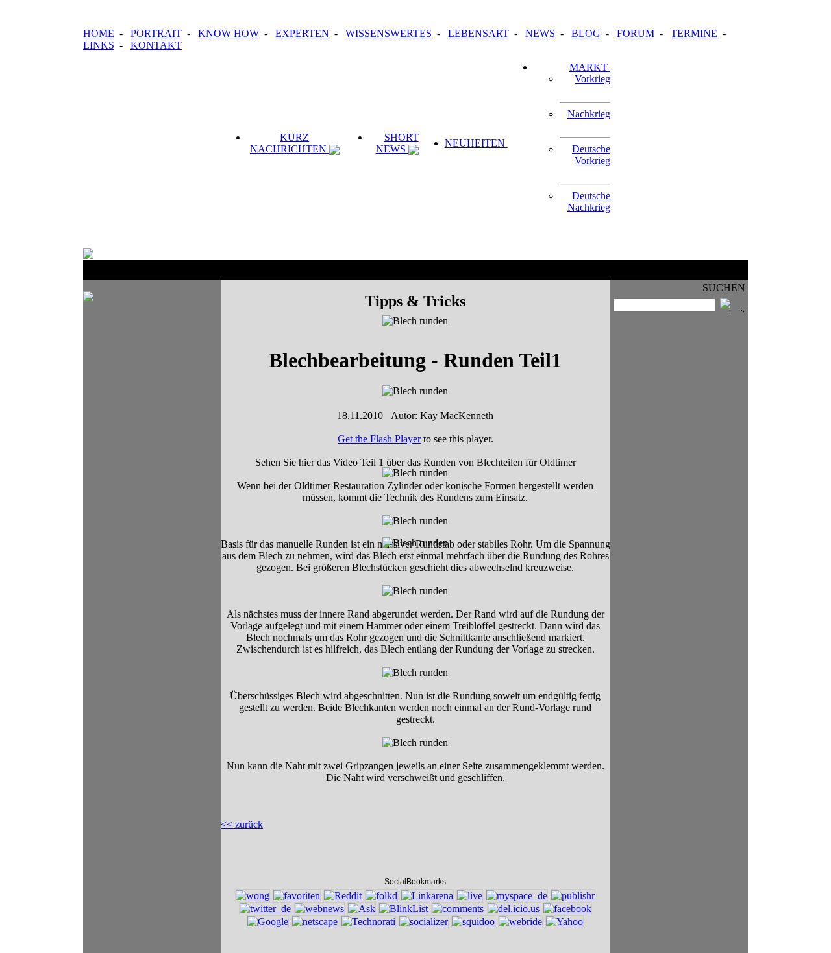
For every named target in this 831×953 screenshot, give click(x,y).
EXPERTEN (302, 33)
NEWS (540, 33)
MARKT (589, 67)
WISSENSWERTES (388, 33)
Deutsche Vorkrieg (591, 154)
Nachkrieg (588, 113)
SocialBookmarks (415, 881)
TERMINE (694, 33)
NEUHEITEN (476, 143)
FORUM (635, 33)
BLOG (586, 33)
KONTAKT (156, 45)
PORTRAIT (156, 33)
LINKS (98, 45)
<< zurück (242, 824)
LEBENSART (478, 33)
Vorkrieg (592, 78)
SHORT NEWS (397, 143)
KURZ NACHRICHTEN (289, 143)
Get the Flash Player (379, 438)
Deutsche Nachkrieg (588, 201)
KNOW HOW (228, 33)
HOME (98, 33)
